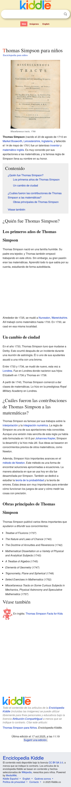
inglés (20, 150)
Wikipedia (27, 772)
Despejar (58, 14)
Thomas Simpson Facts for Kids (44, 613)
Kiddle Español (10, 778)
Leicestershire (32, 141)
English (45, 23)
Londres (7, 371)
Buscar (65, 14)
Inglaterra (47, 141)
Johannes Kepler (45, 438)
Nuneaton (44, 317)
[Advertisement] (35, 37)
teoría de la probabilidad (30, 480)
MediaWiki (11, 775)
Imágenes (34, 23)
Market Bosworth (12, 141)
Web (24, 23)
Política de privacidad (14, 782)
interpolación (10, 425)
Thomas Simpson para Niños (20, 727)
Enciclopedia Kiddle (23, 757)
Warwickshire (59, 317)
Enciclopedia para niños (15, 55)
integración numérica (35, 425)
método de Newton (14, 463)
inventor (55, 145)
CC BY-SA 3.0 (56, 762)
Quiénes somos (43, 778)
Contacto (34, 782)
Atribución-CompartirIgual (27, 719)
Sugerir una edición (35, 740)
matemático (9, 150)
